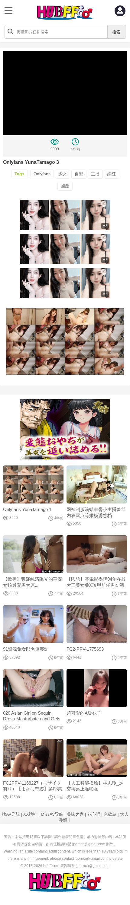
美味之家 (75, 814)
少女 (62, 173)
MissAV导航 (52, 814)
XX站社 (30, 814)
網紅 (111, 173)
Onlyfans (42, 173)
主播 (95, 173)
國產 (65, 185)
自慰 (79, 173)
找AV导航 (11, 814)
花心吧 (93, 814)
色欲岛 (110, 814)
